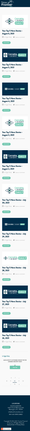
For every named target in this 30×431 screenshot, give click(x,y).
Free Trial (15, 367)
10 (14, 381)
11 (18, 381)
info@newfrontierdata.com (15, 412)
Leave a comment (20, 37)
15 (14, 384)
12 (23, 381)
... (10, 384)
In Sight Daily (8, 37)
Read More (6, 42)
